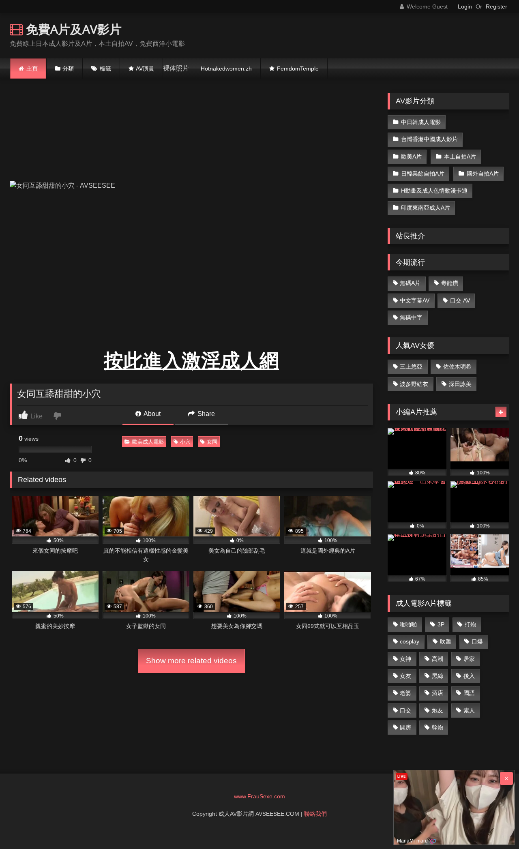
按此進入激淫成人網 (191, 360)
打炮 (470, 624)
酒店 (437, 693)
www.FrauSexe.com (259, 796)
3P (441, 624)
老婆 (405, 693)
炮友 (437, 710)
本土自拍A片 (460, 156)
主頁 (32, 68)
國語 (469, 693)
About (151, 413)
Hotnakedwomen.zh (226, 68)
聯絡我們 (315, 813)
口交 (405, 710)
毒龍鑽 (449, 283)
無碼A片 (410, 283)
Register (496, 6)
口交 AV (460, 300)
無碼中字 (411, 317)
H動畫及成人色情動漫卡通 (434, 190)
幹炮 (437, 727)
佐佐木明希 (457, 366)
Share (205, 413)
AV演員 (145, 68)
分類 (68, 68)
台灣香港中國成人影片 (429, 139)
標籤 (105, 68)
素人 (469, 710)
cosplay (409, 641)
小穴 (185, 442)
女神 (405, 659)
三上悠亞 (411, 366)
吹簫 (445, 641)
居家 (469, 659)
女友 (405, 676)
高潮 (437, 659)
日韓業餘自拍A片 (422, 173)
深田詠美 (460, 384)
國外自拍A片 (483, 173)
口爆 (477, 641)
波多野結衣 (414, 384)
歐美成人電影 (148, 442)
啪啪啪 (408, 624)
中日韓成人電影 (421, 122)
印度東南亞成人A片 (425, 207)
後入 (469, 676)
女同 (212, 442)
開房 (405, 727)
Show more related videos (191, 660)
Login (465, 6)
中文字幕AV (414, 300)
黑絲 (437, 676)
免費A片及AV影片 (72, 29)
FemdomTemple (298, 68)
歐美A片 (411, 156)
